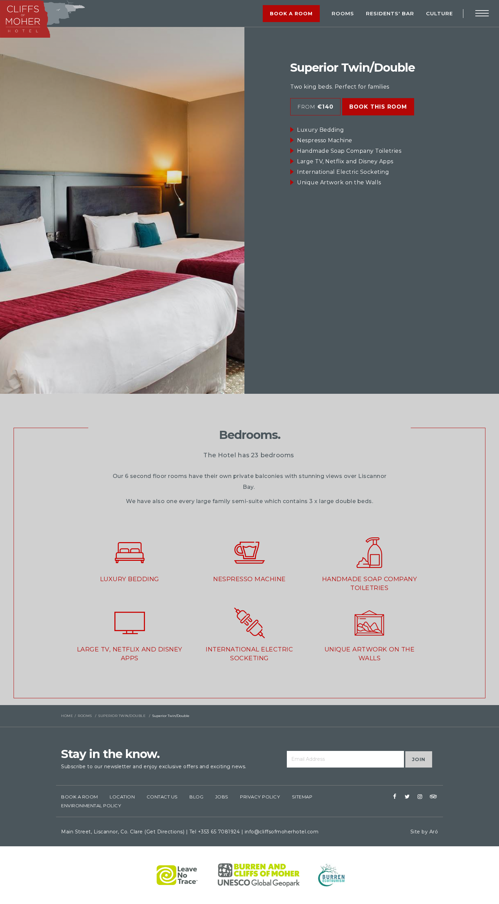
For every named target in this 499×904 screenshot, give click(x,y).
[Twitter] (407, 796)
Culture (439, 13)
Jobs (221, 796)
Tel (214, 832)
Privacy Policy (260, 796)
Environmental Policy (91, 805)
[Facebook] (394, 796)
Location (122, 796)
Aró (433, 832)
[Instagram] (419, 796)
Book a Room (291, 14)
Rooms (343, 13)
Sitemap (302, 796)
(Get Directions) (164, 832)
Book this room (378, 107)
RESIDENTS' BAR (390, 13)
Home (67, 716)
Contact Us (162, 796)
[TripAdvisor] (432, 796)
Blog (196, 796)
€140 (315, 107)
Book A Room (79, 796)
